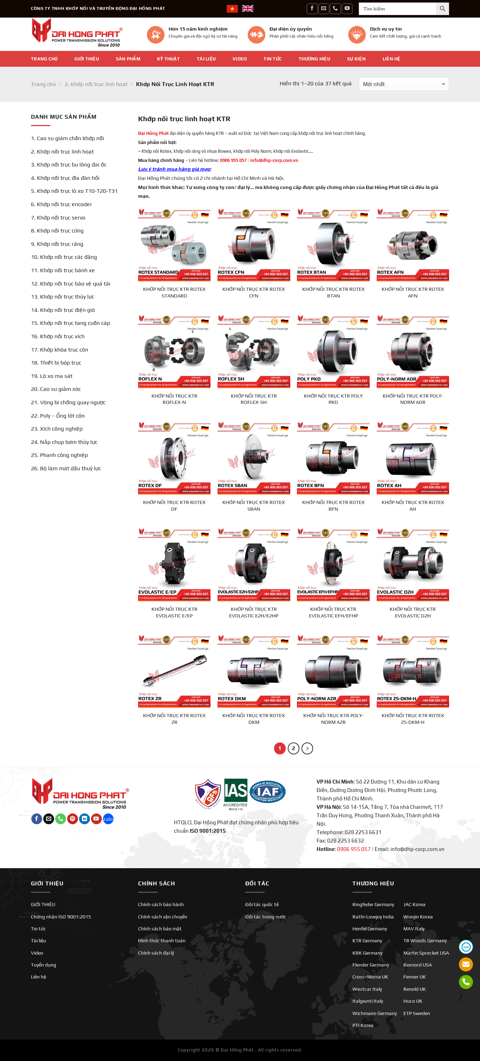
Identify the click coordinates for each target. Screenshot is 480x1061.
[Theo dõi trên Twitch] (108, 819)
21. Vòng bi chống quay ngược (68, 402)
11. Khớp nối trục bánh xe (63, 270)
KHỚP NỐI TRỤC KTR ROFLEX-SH (254, 399)
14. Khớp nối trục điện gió (63, 310)
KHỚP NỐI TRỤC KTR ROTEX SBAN (253, 505)
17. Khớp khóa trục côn (59, 349)
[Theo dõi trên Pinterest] (72, 819)
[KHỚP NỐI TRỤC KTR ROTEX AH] (413, 457)
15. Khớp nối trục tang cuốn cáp (70, 323)
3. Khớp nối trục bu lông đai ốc (68, 164)
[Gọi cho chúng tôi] (335, 9)
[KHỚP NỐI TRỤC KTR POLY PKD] (333, 350)
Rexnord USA (417, 965)
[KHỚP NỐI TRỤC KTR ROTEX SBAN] (254, 457)
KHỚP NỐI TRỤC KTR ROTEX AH (413, 505)
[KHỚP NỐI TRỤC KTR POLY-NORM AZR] (333, 670)
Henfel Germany (369, 928)
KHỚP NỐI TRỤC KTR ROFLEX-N (174, 399)
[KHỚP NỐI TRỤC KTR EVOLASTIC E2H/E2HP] (254, 564)
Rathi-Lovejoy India (373, 916)
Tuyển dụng (43, 965)
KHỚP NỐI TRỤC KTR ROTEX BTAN (333, 292)
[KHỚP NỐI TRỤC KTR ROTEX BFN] (333, 457)
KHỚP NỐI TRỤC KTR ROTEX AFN (413, 292)
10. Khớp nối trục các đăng (64, 257)
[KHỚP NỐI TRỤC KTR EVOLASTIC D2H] (413, 564)
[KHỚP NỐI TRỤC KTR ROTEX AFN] (413, 244)
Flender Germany (370, 965)
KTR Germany (367, 940)
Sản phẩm (128, 58)
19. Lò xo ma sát (51, 376)
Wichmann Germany (374, 1013)
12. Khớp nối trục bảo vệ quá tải (70, 283)
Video (240, 58)
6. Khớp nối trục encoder (61, 204)
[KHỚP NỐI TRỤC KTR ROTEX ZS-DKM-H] (413, 670)
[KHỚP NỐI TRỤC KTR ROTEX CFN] (254, 244)
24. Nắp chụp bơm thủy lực (64, 442)
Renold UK (414, 989)
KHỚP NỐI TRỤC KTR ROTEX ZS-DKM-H (413, 719)
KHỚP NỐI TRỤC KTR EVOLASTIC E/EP (174, 612)
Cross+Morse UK (370, 977)
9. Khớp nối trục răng (57, 244)
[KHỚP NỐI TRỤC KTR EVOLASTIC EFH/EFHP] (333, 564)
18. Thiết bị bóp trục (56, 362)
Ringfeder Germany (373, 904)
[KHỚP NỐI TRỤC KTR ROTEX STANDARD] (174, 244)
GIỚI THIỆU (86, 58)
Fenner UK (414, 977)
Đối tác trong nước (265, 916)
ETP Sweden (416, 1013)
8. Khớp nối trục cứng (57, 230)
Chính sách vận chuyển (162, 916)
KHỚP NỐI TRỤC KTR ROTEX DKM (253, 719)
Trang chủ (44, 58)
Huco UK (412, 1001)
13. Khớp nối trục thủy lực (62, 296)
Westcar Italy (367, 989)
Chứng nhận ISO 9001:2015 (61, 916)
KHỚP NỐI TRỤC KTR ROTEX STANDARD (174, 292)
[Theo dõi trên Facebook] (312, 9)
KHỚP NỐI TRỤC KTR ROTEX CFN (253, 292)
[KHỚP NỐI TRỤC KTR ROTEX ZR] (174, 670)
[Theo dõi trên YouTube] (347, 9)
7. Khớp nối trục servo (58, 217)
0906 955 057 (233, 160)
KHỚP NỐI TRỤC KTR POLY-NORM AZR (333, 719)
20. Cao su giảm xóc (56, 389)
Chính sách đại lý (156, 953)
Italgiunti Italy (367, 1001)
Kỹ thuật (168, 58)
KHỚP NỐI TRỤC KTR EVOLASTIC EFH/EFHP (333, 612)
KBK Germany (367, 953)
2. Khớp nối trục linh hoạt (96, 84)
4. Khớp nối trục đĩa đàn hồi (65, 178)
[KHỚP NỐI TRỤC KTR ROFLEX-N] (174, 350)
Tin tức (273, 58)
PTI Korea (363, 1025)
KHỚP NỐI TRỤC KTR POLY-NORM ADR (413, 399)
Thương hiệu (314, 58)
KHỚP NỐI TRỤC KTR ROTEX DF (174, 505)
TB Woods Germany (425, 940)
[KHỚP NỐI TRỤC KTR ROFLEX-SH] (254, 350)
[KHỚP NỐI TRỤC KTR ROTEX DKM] (254, 670)
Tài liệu (206, 58)
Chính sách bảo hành (161, 904)
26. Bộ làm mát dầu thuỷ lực (66, 468)
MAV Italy (413, 928)
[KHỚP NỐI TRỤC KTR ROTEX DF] (174, 457)
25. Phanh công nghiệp (59, 455)
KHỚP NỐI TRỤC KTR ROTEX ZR (174, 719)
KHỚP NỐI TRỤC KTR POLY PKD (333, 399)
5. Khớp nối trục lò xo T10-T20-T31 (74, 191)
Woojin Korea (418, 916)
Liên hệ (392, 58)
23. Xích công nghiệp (57, 428)
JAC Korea (414, 904)
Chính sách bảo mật (160, 928)
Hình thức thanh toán (162, 940)
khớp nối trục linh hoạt (320, 133)
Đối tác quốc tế (262, 904)
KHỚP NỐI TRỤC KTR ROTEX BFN (333, 505)
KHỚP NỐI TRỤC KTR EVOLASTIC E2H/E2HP (253, 612)
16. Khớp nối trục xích (58, 336)
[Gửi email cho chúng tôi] (323, 9)
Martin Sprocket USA (426, 953)
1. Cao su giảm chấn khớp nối (67, 138)
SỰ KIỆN (356, 58)
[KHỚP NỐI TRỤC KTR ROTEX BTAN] (333, 244)
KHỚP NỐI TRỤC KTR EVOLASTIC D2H (413, 612)
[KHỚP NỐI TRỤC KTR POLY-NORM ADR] (413, 350)
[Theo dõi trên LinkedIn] (84, 819)
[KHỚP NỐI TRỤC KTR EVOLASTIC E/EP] (174, 564)
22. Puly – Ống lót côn (58, 415)
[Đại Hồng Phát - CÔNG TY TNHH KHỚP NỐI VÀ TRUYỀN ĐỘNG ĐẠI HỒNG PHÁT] (83, 34)
